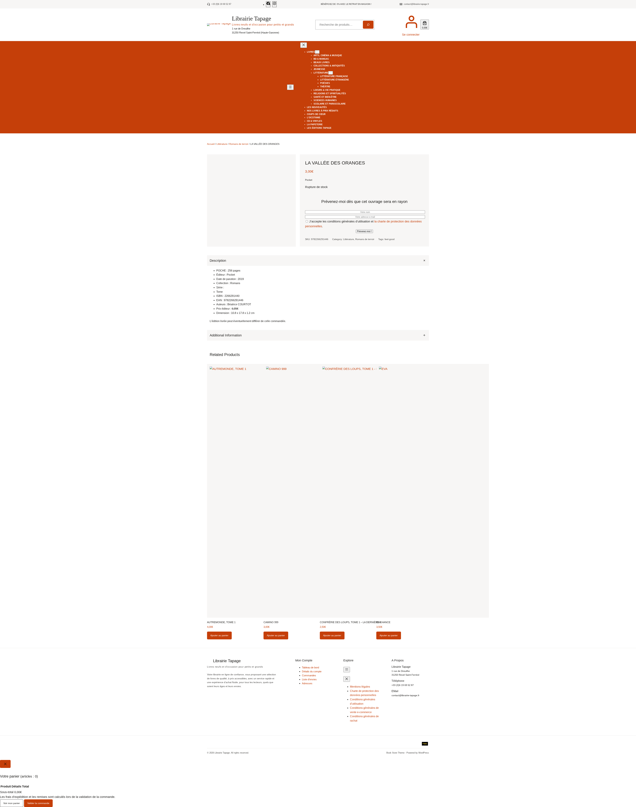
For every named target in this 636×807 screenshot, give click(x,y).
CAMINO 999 (271, 622)
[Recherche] (368, 25)
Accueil (210, 144)
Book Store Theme (395, 753)
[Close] (5, 764)
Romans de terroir (238, 144)
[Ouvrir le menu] (290, 87)
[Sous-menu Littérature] (330, 73)
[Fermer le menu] (303, 45)
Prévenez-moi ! (364, 231)
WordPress (423, 753)
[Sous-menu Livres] (317, 52)
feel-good (390, 239)
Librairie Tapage (251, 18)
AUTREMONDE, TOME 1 (221, 622)
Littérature (221, 144)
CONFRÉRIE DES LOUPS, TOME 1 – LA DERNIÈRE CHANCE (355, 622)
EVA (378, 622)
